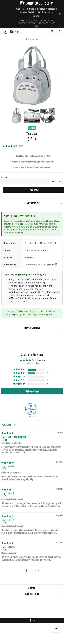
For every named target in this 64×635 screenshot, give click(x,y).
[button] (9, 146)
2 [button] (31, 570)
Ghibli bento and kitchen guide (29, 311)
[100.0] (31, 409)
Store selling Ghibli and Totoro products (14, 31)
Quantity (4, 177)
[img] (7, 433)
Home (27, 39)
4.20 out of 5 (40, 360)
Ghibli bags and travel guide (40, 314)
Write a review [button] (32, 391)
